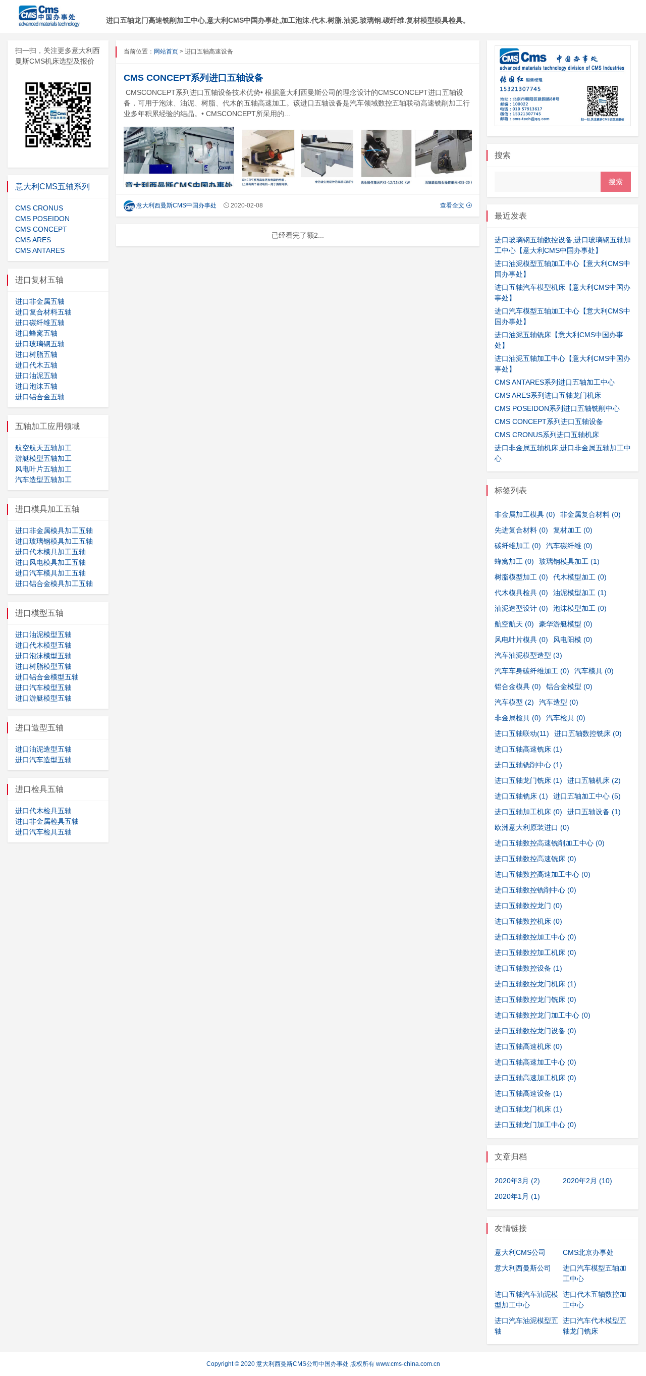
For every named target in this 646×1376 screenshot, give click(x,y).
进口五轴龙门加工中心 (535, 1125)
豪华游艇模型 (566, 624)
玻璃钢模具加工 (569, 561)
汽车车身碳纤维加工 (532, 671)
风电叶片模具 (521, 640)
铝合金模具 (518, 686)
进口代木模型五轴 (43, 645)
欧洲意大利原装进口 (532, 827)
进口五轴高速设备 (528, 1093)
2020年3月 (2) (517, 1181)
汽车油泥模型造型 (528, 655)
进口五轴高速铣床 (528, 749)
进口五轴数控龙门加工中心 (542, 1015)
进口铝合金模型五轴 (47, 677)
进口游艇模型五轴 (43, 698)
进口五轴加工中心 (587, 796)
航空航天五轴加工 (43, 448)
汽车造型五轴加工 (43, 479)
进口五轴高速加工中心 (535, 1062)
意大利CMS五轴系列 (52, 186)
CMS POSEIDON (42, 219)
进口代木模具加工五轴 (50, 552)
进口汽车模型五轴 (43, 687)
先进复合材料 (521, 530)
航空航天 (514, 624)
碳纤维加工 (518, 546)
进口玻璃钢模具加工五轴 (54, 541)
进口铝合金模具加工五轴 (54, 583)
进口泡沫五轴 (36, 386)
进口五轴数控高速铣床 (535, 859)
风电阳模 (573, 640)
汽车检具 (565, 718)
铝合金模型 (569, 686)
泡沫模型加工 (580, 608)
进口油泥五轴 (36, 376)
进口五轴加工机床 (528, 812)
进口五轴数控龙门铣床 (535, 999)
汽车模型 (514, 702)
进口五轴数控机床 (528, 921)
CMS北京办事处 (588, 1252)
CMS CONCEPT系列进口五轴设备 (193, 78)
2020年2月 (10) (587, 1181)
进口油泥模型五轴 (43, 634)
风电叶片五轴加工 (43, 469)
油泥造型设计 (521, 608)
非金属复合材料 (590, 514)
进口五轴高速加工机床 (535, 1078)
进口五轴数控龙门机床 (535, 984)
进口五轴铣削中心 (528, 765)
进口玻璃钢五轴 (40, 344)
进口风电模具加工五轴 (50, 562)
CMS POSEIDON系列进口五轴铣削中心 (557, 408)
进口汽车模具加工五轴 (50, 573)
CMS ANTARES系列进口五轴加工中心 (555, 382)
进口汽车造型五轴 (43, 760)
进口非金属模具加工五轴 (54, 530)
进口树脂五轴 (36, 354)
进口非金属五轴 (40, 301)
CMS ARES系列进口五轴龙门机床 (548, 395)
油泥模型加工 (580, 593)
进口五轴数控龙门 (528, 906)
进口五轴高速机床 (528, 1046)
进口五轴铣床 (521, 796)
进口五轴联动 (522, 733)
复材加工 (573, 530)
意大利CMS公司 (520, 1252)
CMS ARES (33, 240)
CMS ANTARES (40, 250)
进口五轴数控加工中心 (535, 937)
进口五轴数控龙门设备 (535, 1031)
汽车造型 (558, 702)
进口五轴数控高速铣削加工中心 (550, 843)
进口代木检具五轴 (43, 811)
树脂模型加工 (521, 577)
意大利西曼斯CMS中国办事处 (176, 205)
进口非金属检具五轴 (47, 821)
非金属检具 (518, 718)
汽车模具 (594, 671)
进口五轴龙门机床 (528, 1109)
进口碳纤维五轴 (40, 323)
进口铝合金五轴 (40, 397)
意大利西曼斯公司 (523, 1268)
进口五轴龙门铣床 (528, 780)
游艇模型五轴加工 (43, 458)
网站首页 (166, 51)
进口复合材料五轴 (43, 312)
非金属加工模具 (525, 514)
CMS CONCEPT (41, 229)
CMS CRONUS (39, 208)
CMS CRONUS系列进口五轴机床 (547, 435)
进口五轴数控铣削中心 (535, 890)
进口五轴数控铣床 (588, 733)
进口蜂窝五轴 (36, 333)
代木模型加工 (580, 577)
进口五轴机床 (594, 780)
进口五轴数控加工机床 (535, 952)
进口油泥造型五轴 (43, 749)
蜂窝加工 (514, 561)
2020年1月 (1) (517, 1196)
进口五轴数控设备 (528, 968)
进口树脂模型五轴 (43, 666)
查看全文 (453, 205)
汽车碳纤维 (569, 546)
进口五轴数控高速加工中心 (542, 874)
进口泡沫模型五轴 (43, 656)
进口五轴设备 (594, 812)
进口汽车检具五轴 (43, 832)
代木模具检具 (521, 593)
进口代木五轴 (36, 365)
